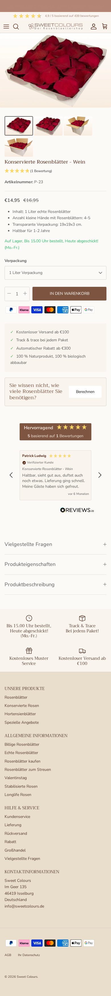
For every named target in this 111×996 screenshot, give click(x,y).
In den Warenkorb (69, 293)
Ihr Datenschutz (29, 955)
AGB (8, 955)
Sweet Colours (27, 977)
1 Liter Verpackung (25, 272)
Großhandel (15, 850)
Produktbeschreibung (30, 584)
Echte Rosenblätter (21, 752)
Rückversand (16, 833)
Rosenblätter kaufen (22, 761)
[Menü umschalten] (6, 26)
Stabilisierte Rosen (21, 786)
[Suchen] (19, 26)
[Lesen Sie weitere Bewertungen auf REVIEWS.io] (77, 511)
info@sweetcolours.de (24, 906)
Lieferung (13, 825)
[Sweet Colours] (55, 26)
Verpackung (15, 260)
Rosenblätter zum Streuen (28, 769)
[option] (55, 70)
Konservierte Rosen (22, 705)
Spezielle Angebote (22, 722)
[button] (55, 171)
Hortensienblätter (20, 714)
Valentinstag (16, 778)
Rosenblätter (16, 697)
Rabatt (10, 841)
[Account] (92, 26)
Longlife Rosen (18, 794)
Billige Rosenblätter (22, 744)
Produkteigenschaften (30, 564)
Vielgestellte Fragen (28, 544)
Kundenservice (17, 816)
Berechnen (85, 391)
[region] (55, 475)
